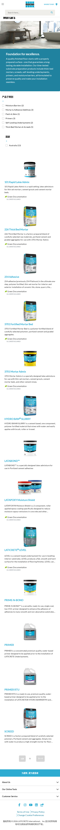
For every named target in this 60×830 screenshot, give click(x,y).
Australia (15, 145)
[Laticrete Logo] (26, 4)
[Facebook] (19, 805)
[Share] (42, 805)
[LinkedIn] (36, 805)
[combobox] (30, 13)
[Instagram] (25, 805)
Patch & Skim (13, 114)
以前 (22, 759)
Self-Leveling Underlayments (19, 122)
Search (52, 12)
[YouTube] (31, 805)
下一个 (40, 759)
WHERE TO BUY (49, 4)
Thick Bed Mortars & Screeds (19, 127)
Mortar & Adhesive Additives (19, 110)
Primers (10, 118)
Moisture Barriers (15, 105)
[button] (30, 171)
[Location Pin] (56, 4)
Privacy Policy (38, 811)
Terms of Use (23, 811)
